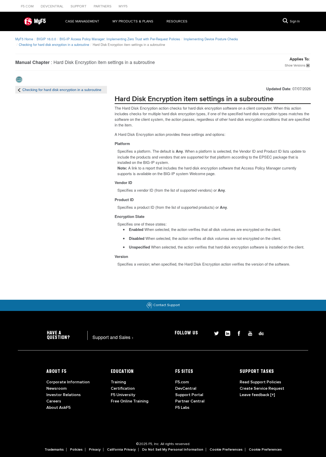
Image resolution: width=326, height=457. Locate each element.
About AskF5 (58, 407)
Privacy (95, 449)
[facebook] (236, 332)
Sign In (295, 21)
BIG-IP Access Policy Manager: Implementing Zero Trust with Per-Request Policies (120, 38)
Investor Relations (63, 394)
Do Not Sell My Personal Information (172, 449)
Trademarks (54, 449)
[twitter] (214, 332)
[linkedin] (225, 332)
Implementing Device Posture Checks (211, 38)
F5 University (123, 394)
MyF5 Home (24, 38)
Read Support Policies (260, 382)
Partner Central (190, 401)
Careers (53, 401)
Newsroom (56, 388)
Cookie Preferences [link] (226, 449)
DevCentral (185, 388)
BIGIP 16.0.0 (46, 38)
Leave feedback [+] (257, 394)
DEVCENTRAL (52, 6)
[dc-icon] (259, 332)
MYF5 (123, 6)
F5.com (28, 6)
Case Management (82, 21)
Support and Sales (112, 337)
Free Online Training (129, 401)
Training (118, 382)
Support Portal (189, 394)
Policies (76, 449)
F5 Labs (182, 407)
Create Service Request (262, 388)
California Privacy (121, 449)
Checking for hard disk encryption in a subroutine (54, 44)
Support (79, 6)
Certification (123, 388)
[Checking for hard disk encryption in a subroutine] (19, 90)
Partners (103, 6)
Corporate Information (68, 382)
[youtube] (248, 332)
